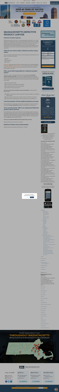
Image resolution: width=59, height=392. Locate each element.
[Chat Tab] (29, 196)
